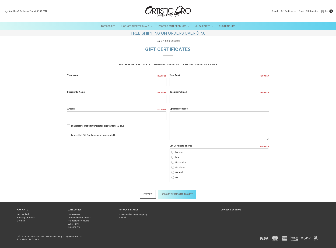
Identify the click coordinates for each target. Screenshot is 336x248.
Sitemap (21, 221)
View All (122, 217)
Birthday (179, 152)
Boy (177, 157)
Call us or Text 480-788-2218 (30, 236)
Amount (116, 109)
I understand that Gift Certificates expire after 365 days (97, 126)
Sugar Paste (203, 26)
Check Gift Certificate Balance (200, 65)
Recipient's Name (116, 92)
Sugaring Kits (227, 26)
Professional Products (173, 26)
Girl (176, 177)
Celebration (180, 162)
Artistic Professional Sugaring (133, 214)
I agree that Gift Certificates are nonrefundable (93, 135)
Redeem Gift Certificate (167, 65)
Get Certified (23, 214)
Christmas (180, 167)
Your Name (116, 75)
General (179, 172)
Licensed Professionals (135, 26)
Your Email (219, 75)
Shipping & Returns (26, 217)
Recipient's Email (219, 92)
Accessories (108, 26)
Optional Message (179, 109)
